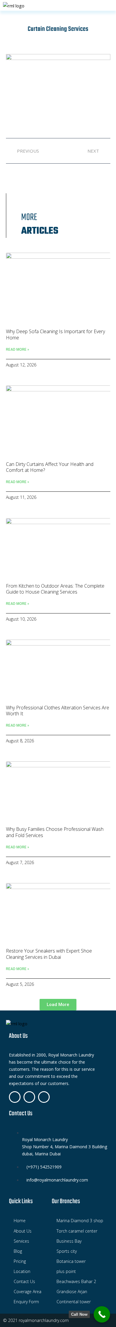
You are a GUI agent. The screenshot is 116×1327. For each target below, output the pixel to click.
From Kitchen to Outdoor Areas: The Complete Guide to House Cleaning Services (55, 589)
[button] (58, 1004)
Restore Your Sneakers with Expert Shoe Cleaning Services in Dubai (49, 954)
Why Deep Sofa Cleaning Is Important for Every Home (55, 334)
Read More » (17, 349)
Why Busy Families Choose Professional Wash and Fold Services (55, 832)
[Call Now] (102, 1314)
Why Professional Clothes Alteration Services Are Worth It (57, 710)
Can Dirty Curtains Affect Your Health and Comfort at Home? (49, 467)
